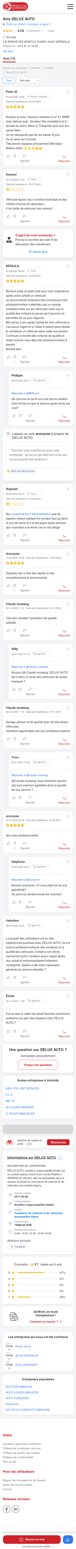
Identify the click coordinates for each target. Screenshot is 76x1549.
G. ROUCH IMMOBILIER (20, 1113)
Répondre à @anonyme (25, 879)
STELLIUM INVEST (26, 1365)
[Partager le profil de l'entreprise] (69, 1129)
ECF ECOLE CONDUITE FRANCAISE (28, 1410)
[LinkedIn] (15, 1509)
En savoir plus (38, 251)
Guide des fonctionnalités (17, 1484)
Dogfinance (12, 1404)
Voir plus (8, 51)
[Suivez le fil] (68, 1539)
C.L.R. (9, 1094)
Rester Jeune (23, 1346)
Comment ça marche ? (44, 1321)
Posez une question (38, 1065)
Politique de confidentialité (18, 1457)
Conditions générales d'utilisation (22, 1444)
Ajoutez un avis (35, 1539)
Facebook (20, 1246)
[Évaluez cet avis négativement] (14, 158)
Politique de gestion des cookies (21, 1453)
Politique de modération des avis (22, 1448)
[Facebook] (6, 1509)
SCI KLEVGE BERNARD (20, 1107)
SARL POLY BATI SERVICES (22, 1088)
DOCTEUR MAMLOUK (19, 1386)
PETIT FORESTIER (17, 1398)
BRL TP (10, 1101)
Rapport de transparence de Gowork (24, 1480)
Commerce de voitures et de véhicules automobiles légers (38, 1215)
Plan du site (9, 1461)
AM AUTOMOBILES (26, 1355)
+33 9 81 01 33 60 (27, 46)
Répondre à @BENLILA (25, 393)
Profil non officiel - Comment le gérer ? (28, 24)
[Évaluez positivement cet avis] (8, 158)
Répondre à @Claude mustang (29, 667)
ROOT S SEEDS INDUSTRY (22, 1392)
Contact (7, 1489)
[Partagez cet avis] (67, 92)
